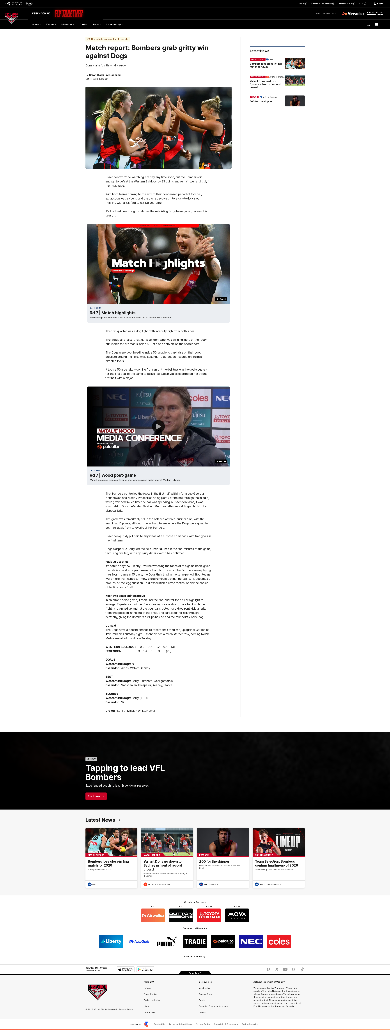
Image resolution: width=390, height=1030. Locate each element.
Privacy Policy (126, 1009)
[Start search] (368, 24)
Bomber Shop (205, 994)
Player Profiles (151, 994)
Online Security (250, 1024)
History (147, 1006)
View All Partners (193, 956)
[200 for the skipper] (277, 101)
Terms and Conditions (180, 1024)
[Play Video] (158, 264)
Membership (345, 3)
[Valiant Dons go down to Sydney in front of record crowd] (277, 82)
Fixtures (147, 988)
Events (202, 1000)
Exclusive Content (152, 1000)
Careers (202, 1012)
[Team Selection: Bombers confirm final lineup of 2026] (279, 858)
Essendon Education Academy (213, 1006)
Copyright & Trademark (226, 1024)
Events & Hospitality (321, 3)
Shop (301, 3)
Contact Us (149, 1012)
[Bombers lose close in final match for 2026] (277, 63)
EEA (361, 3)
